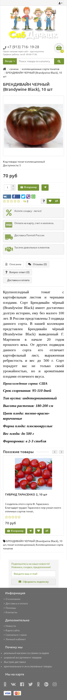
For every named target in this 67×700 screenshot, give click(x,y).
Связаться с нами (16, 634)
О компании (13, 599)
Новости (11, 626)
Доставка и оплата (18, 280)
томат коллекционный (21, 544)
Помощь (11, 607)
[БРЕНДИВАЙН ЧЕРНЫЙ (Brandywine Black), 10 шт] (33, 126)
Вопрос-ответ (19, 272)
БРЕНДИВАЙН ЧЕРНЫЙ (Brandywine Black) (32, 541)
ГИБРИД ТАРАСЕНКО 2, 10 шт (26, 494)
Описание (15, 264)
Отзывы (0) (40, 264)
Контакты (11, 612)
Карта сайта (13, 630)
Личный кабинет (16, 639)
